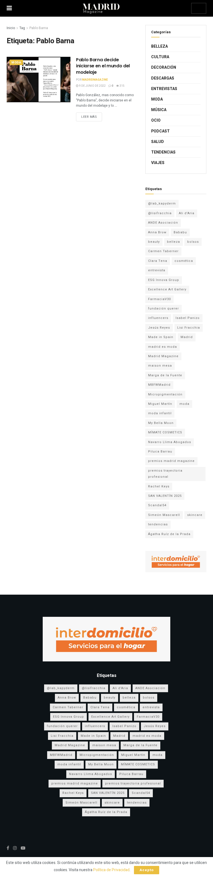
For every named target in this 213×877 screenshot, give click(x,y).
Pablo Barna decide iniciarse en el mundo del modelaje (103, 66)
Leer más (89, 116)
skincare (194, 515)
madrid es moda (162, 346)
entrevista (156, 270)
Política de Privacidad (111, 870)
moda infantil (160, 413)
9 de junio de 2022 (92, 86)
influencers (158, 318)
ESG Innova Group (163, 280)
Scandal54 (157, 505)
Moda (16, 62)
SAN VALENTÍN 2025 (165, 496)
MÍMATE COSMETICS (165, 432)
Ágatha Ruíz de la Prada (169, 534)
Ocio (156, 120)
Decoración (163, 67)
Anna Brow (157, 232)
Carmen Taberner (163, 251)
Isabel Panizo (188, 318)
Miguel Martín (160, 404)
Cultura (160, 57)
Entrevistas (164, 89)
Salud (157, 142)
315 (122, 86)
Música (158, 110)
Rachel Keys (158, 486)
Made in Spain (160, 337)
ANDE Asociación (163, 222)
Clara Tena (157, 261)
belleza (173, 241)
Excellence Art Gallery (167, 289)
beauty (154, 241)
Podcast (160, 131)
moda (184, 404)
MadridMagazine (95, 80)
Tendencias (163, 152)
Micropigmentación (165, 394)
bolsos (193, 241)
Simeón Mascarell (164, 515)
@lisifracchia (160, 213)
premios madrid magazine (171, 461)
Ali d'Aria (186, 213)
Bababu (180, 232)
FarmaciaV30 (159, 299)
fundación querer (163, 308)
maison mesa (160, 365)
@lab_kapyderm (162, 203)
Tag (22, 27)
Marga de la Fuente (165, 375)
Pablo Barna (38, 27)
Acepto (147, 870)
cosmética (183, 261)
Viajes (157, 163)
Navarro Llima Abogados (169, 442)
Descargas (162, 78)
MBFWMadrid (159, 384)
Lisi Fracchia (188, 327)
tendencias (158, 524)
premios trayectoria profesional (165, 473)
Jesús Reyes (159, 327)
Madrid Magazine (163, 356)
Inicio (11, 27)
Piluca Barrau (160, 451)
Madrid (187, 337)
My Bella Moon (161, 423)
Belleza (159, 46)
